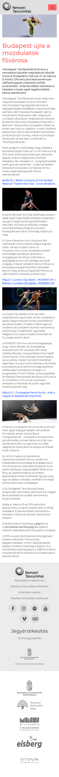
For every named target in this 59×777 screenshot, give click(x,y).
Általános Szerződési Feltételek (29, 586)
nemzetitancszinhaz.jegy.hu (21, 527)
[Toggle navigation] (52, 7)
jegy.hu (40, 523)
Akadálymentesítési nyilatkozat (29, 598)
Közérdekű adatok (29, 592)
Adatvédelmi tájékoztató (29, 580)
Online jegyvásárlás (29, 638)
